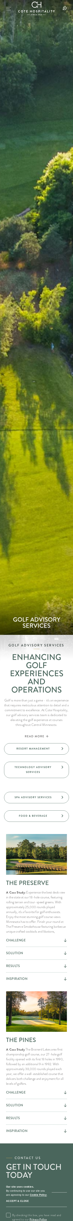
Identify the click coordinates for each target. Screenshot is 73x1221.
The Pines (21, 1040)
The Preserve (27, 883)
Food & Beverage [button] (43, 818)
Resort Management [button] (42, 751)
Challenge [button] (16, 940)
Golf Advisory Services (36, 623)
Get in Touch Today (34, 1171)
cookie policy (38, 1195)
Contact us (28, 1158)
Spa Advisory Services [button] (42, 799)
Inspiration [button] (16, 979)
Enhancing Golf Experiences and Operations (36, 673)
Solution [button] (14, 953)
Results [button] (13, 966)
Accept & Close (17, 1201)
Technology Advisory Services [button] (37, 772)
